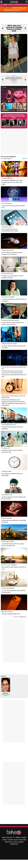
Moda (4, 837)
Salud (15, 840)
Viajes (15, 842)
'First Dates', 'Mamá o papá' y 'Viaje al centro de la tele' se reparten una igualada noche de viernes (15, 9)
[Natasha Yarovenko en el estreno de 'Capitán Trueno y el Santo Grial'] (13, 123)
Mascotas (8, 842)
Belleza (9, 837)
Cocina (4, 840)
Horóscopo (14, 844)
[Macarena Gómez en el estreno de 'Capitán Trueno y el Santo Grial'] (5, 123)
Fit (14, 837)
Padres (23, 837)
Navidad (20, 842)
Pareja (18, 837)
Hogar (10, 840)
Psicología (22, 840)
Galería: (14, 116)
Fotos (11, 4)
